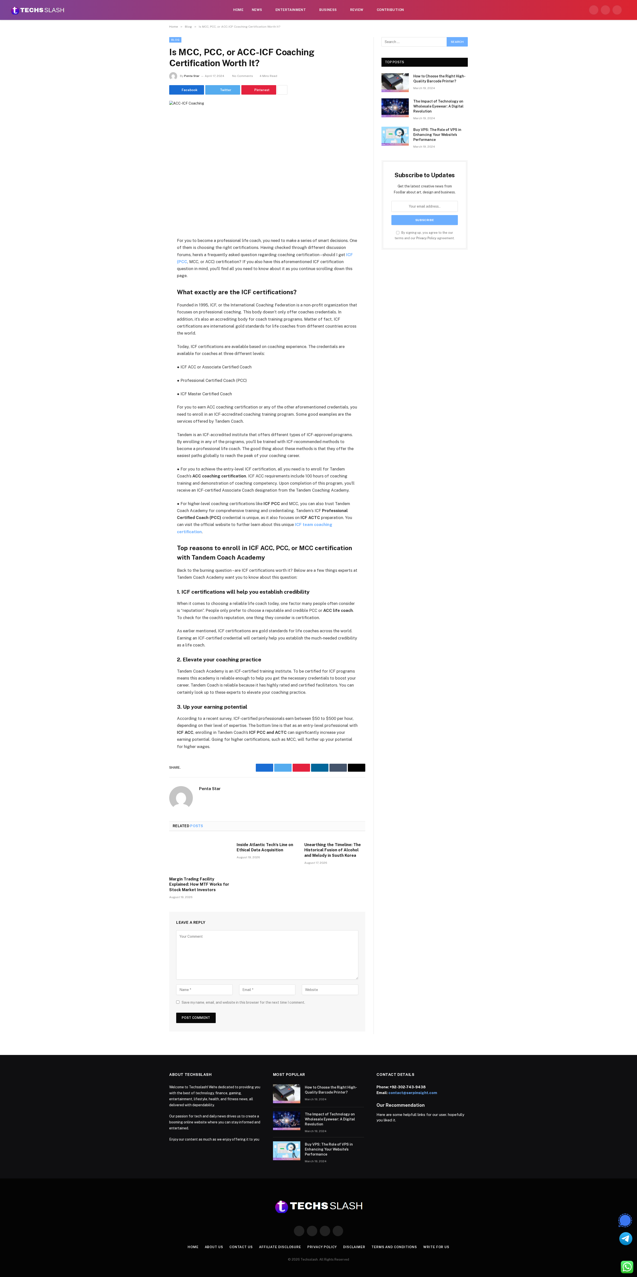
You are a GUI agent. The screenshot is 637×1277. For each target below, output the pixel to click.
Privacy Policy (426, 238)
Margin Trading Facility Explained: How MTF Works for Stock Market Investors (199, 884)
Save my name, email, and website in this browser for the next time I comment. (243, 1002)
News (257, 10)
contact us (241, 1247)
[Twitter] (152, 266)
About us (214, 1247)
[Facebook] (152, 254)
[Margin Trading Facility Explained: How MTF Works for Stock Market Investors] (199, 855)
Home (238, 10)
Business (328, 10)
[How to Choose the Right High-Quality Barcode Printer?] (395, 82)
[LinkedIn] (152, 279)
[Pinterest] (152, 292)
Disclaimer (354, 1247)
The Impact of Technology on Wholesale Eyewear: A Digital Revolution (438, 106)
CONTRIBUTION (390, 10)
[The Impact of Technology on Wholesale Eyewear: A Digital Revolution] (395, 107)
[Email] (152, 304)
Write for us (436, 1247)
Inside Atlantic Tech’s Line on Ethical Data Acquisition (265, 847)
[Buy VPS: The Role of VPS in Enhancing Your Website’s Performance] (395, 136)
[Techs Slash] (37, 10)
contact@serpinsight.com (412, 1093)
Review (356, 10)
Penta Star (192, 76)
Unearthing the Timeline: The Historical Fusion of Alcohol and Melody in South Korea (332, 850)
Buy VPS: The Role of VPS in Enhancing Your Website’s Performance (437, 135)
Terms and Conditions (394, 1247)
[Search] (628, 10)
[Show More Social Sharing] (282, 90)
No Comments (242, 76)
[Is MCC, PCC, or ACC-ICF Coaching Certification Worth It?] (267, 165)
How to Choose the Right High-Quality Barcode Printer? (439, 78)
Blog (175, 39)
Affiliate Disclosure (280, 1247)
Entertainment (290, 10)
